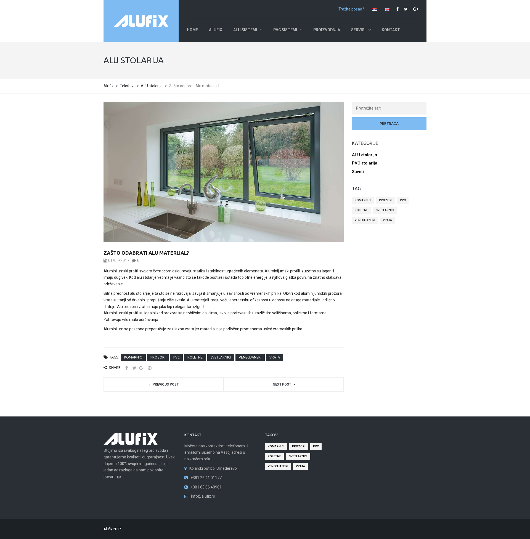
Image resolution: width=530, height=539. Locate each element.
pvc (176, 357)
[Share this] (126, 368)
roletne (195, 357)
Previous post (166, 384)
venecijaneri (250, 357)
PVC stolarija (364, 163)
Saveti (358, 171)
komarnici (133, 357)
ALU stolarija (364, 154)
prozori (157, 357)
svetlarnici (221, 357)
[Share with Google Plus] (142, 368)
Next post (282, 384)
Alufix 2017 (112, 529)
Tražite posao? (351, 9)
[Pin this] (149, 368)
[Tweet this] (134, 368)
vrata (274, 357)
